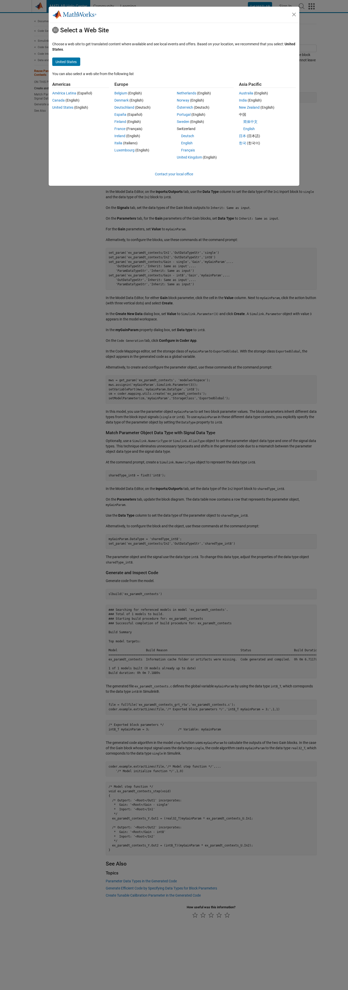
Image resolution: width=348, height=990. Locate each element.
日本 (242, 136)
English (187, 143)
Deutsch (187, 136)
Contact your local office (174, 174)
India (243, 100)
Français (188, 150)
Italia (118, 143)
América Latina (64, 93)
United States (62, 107)
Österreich (185, 107)
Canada (58, 100)
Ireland (119, 136)
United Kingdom (189, 157)
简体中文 (250, 122)
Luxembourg (124, 150)
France (119, 129)
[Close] (294, 14)
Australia (246, 93)
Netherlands (186, 93)
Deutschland (124, 107)
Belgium (120, 93)
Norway (183, 100)
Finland (120, 122)
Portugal (184, 114)
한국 (242, 143)
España (120, 114)
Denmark (121, 100)
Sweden (183, 122)
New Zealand (249, 107)
